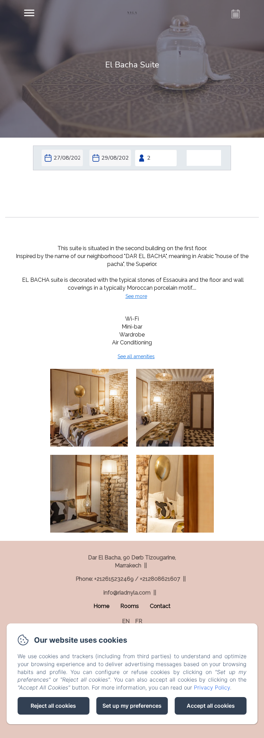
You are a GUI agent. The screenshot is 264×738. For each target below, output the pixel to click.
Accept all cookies (211, 705)
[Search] (204, 158)
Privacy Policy (212, 687)
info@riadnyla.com (127, 592)
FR (138, 621)
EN (126, 621)
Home (101, 606)
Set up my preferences (132, 705)
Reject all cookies (53, 705)
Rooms (129, 606)
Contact (160, 606)
